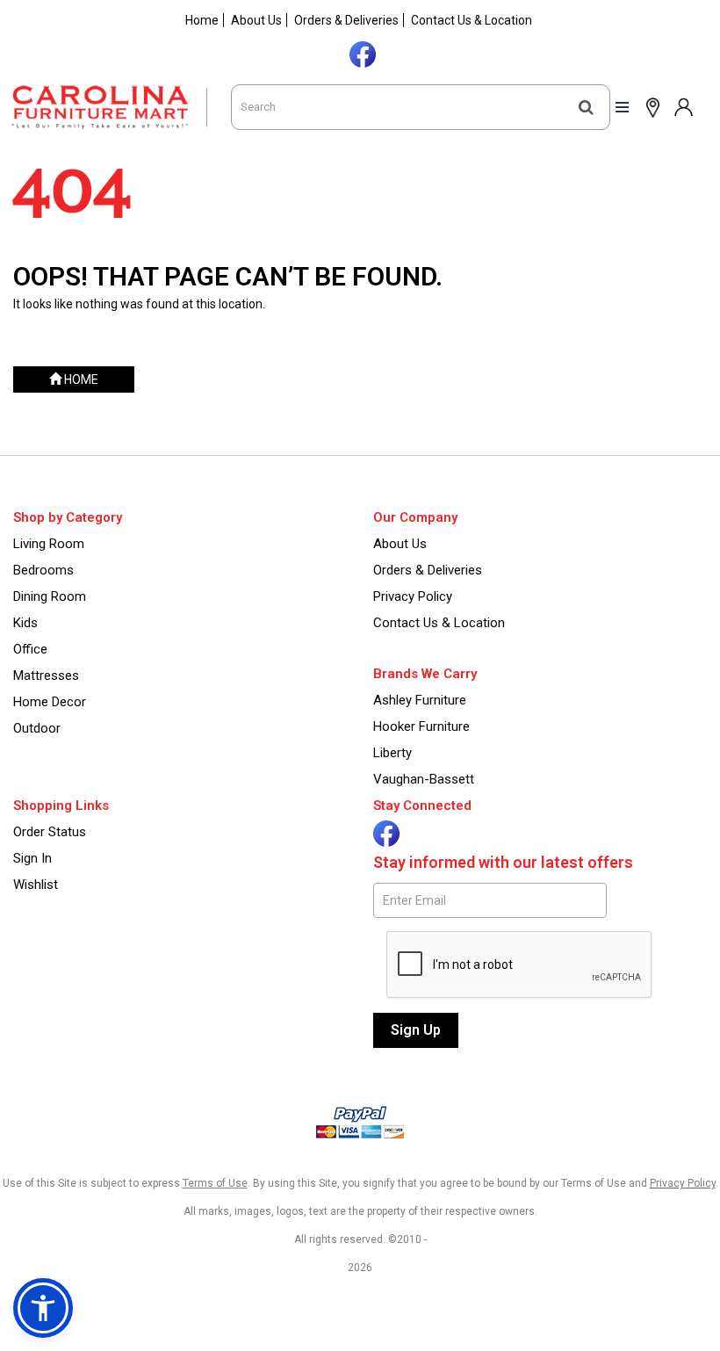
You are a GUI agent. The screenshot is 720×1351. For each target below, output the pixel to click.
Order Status (49, 832)
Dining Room (49, 596)
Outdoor (37, 728)
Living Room (48, 544)
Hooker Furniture (421, 726)
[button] (683, 106)
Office (30, 649)
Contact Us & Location (471, 20)
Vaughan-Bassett (423, 779)
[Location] (648, 106)
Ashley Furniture (419, 700)
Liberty (392, 753)
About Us (256, 20)
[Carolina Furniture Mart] (115, 107)
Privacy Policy (412, 596)
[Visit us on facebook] (360, 53)
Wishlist (35, 884)
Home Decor (49, 702)
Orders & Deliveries (346, 20)
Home (202, 20)
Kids (25, 623)
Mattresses (46, 675)
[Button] (586, 107)
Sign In (32, 858)
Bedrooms (43, 570)
